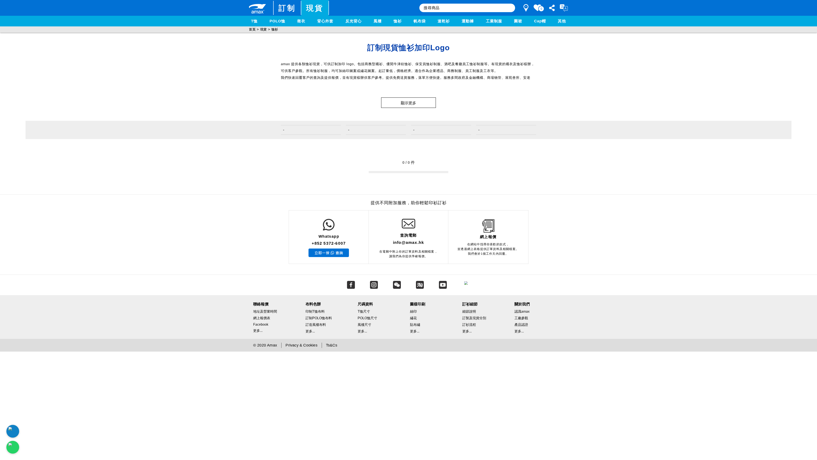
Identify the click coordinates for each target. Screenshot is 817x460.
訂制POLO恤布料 (319, 318)
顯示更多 (408, 103)
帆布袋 (420, 21)
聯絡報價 (261, 304)
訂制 (287, 8)
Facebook (260, 324)
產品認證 (521, 324)
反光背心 (354, 21)
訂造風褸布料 (316, 324)
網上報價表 (261, 318)
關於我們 (522, 304)
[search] (509, 8)
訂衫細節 (470, 304)
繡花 (413, 318)
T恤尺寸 (364, 311)
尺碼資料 (365, 304)
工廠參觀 (521, 318)
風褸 (378, 21)
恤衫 (398, 21)
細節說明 (469, 311)
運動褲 (468, 21)
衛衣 (301, 21)
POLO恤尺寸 (367, 318)
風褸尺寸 (364, 324)
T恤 (254, 21)
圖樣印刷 (417, 304)
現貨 (315, 8)
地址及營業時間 (265, 311)
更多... (258, 330)
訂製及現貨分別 (474, 318)
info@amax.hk (408, 242)
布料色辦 (313, 304)
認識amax (522, 311)
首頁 (252, 29)
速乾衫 (444, 21)
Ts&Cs (331, 345)
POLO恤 (277, 21)
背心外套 (325, 21)
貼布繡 (415, 324)
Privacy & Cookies (301, 345)
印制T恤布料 (315, 311)
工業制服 (494, 21)
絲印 (413, 311)
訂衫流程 (469, 324)
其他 (562, 21)
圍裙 (518, 21)
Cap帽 (540, 21)
